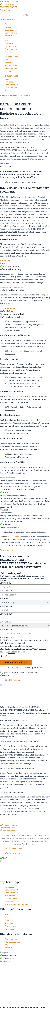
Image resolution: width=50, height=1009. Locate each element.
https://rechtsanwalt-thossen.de (15, 985)
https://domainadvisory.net (13, 974)
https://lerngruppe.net (10, 1001)
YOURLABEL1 (5, 583)
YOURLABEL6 (6, 622)
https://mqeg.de (27, 981)
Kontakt (8, 36)
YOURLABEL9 (6, 629)
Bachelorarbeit (11, 30)
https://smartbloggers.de (35, 990)
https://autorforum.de (37, 968)
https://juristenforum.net (38, 999)
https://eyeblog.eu (35, 974)
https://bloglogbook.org (11, 972)
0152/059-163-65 (8, 7)
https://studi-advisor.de (38, 992)
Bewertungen (11, 33)
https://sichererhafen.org (12, 990)
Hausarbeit (9, 27)
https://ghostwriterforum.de (13, 976)
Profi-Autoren (13, 537)
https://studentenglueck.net (13, 992)
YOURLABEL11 (6, 598)
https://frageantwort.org (27, 996)
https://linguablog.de (10, 981)
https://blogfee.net (8, 970)
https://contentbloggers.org (35, 972)
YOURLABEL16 (6, 637)
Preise (7, 24)
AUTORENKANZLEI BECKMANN (15, 95)
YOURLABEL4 (6, 606)
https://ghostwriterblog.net (13, 999)
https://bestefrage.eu (9, 994)
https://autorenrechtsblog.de (13, 968)
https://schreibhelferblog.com (14, 988)
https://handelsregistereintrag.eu (15, 979)
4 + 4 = (4, 655)
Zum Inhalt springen (9, 1)
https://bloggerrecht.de (28, 970)
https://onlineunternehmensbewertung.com (20, 983)
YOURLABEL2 (6, 591)
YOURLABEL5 (6, 614)
